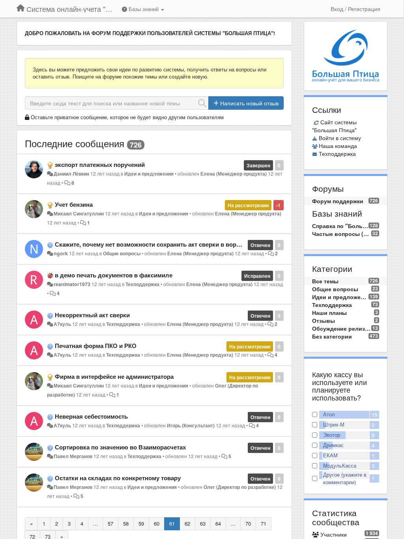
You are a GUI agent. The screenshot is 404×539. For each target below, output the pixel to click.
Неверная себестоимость (91, 416)
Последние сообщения (74, 143)
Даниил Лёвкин (71, 173)
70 (248, 523)
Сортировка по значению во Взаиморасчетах (120, 447)
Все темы (325, 281)
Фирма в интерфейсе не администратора (114, 376)
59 (141, 523)
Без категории (332, 336)
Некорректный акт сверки (92, 315)
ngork (61, 253)
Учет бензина (74, 204)
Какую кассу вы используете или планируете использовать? (339, 385)
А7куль (62, 324)
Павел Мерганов (73, 456)
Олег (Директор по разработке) (240, 486)
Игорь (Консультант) (191, 425)
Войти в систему (340, 138)
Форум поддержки (337, 201)
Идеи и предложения (149, 173)
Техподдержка (142, 284)
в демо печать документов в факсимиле (113, 275)
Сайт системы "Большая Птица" (334, 126)
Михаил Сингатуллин (79, 213)
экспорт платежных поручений (100, 164)
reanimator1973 (72, 284)
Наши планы (329, 312)
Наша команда (338, 146)
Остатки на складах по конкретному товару (118, 477)
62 (187, 523)
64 (218, 523)
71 (263, 523)
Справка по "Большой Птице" (340, 226)
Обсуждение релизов (342, 328)
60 (156, 523)
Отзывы (323, 320)
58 (126, 523)
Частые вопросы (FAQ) (342, 234)
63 (203, 523)
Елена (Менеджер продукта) (233, 173)
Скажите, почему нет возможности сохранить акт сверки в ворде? (151, 244)
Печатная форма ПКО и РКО (96, 345)
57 (110, 523)
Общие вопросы (121, 253)
